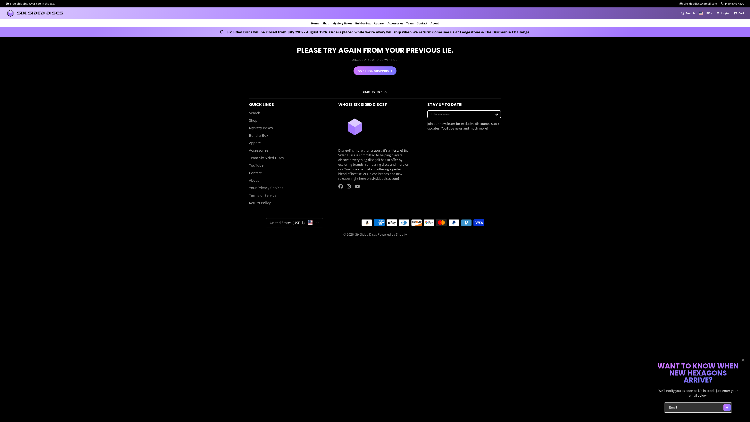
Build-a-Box (363, 23)
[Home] (35, 13)
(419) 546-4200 (734, 3)
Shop (325, 23)
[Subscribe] (496, 114)
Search (254, 113)
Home (315, 23)
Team (410, 23)
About (434, 23)
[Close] (743, 360)
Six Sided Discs (366, 234)
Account (722, 13)
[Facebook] (340, 186)
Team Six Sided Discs (266, 158)
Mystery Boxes (342, 23)
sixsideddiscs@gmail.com (700, 3)
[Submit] (727, 407)
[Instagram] (349, 186)
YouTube (256, 165)
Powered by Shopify (392, 234)
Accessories (395, 23)
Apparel (379, 23)
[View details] (354, 126)
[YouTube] (357, 186)
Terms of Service (262, 195)
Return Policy (260, 202)
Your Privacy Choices (266, 187)
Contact (422, 23)
